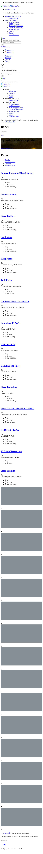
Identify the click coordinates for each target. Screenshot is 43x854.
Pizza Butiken (8, 216)
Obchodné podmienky (16, 27)
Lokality (11, 31)
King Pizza (6, 258)
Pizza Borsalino (9, 387)
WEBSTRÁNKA (10, 20)
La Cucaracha (8, 344)
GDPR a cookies (14, 24)
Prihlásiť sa (6, 6)
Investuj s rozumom (7, 148)
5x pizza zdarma (14, 22)
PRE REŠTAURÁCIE (12, 16)
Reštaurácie (8, 56)
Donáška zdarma (10, 162)
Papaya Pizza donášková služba (17, 173)
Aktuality (8, 58)
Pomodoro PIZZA (10, 323)
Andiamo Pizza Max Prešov (15, 301)
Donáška (7, 160)
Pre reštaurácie (13, 18)
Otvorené (8, 163)
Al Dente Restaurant (11, 451)
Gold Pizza (6, 237)
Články (11, 33)
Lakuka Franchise (10, 365)
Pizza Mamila (8, 470)
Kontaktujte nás (14, 29)
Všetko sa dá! (10, 122)
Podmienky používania (16, 26)
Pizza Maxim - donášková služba (17, 408)
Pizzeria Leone (8, 194)
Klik (2, 135)
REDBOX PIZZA (10, 430)
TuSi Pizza (6, 280)
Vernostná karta (10, 9)
